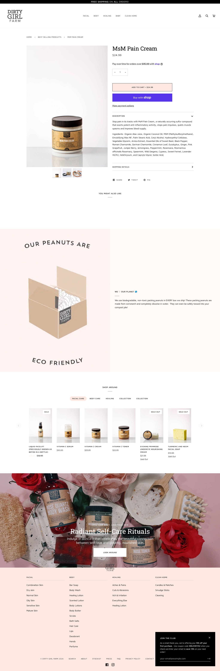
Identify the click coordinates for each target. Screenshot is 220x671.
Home (29, 37)
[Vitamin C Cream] (96, 425)
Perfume (73, 646)
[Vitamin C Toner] (123, 425)
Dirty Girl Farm (50, 659)
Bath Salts (74, 621)
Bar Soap (73, 585)
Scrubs (72, 616)
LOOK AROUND (110, 552)
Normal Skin (32, 595)
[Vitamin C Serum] (68, 425)
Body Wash (74, 590)
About (84, 659)
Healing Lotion (76, 595)
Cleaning (159, 595)
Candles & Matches (164, 585)
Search (72, 659)
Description (118, 116)
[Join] (206, 658)
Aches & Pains (119, 585)
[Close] (210, 636)
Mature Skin (32, 610)
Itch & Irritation (119, 595)
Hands (72, 641)
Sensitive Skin (33, 605)
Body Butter (75, 610)
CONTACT (149, 659)
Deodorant (74, 636)
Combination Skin (34, 585)
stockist (96, 659)
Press (109, 659)
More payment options (123, 105)
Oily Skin (30, 600)
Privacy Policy (133, 659)
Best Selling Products (49, 37)
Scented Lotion (76, 600)
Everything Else (119, 600)
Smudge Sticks (162, 590)
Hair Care (73, 626)
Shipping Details (120, 167)
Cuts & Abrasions (120, 590)
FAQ (118, 659)
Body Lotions (75, 605)
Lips (71, 631)
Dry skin (30, 590)
